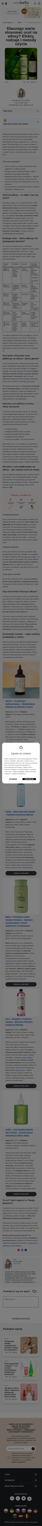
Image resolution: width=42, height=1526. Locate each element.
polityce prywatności (19, 773)
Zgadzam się (29, 779)
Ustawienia (13, 779)
